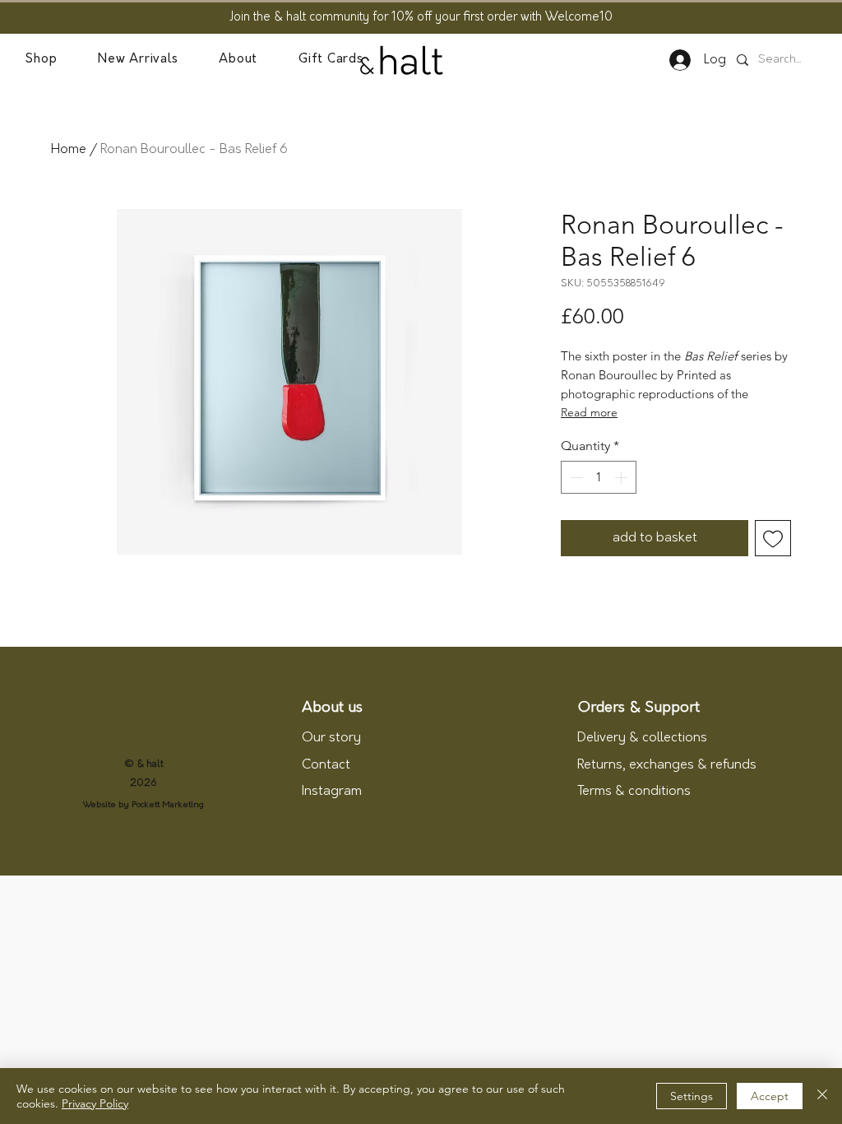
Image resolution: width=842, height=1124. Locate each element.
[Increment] (622, 477)
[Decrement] (574, 477)
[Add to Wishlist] (773, 538)
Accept (770, 1096)
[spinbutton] (598, 477)
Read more (589, 412)
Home (68, 149)
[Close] (822, 1096)
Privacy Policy (95, 1103)
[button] (40, 60)
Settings (691, 1096)
